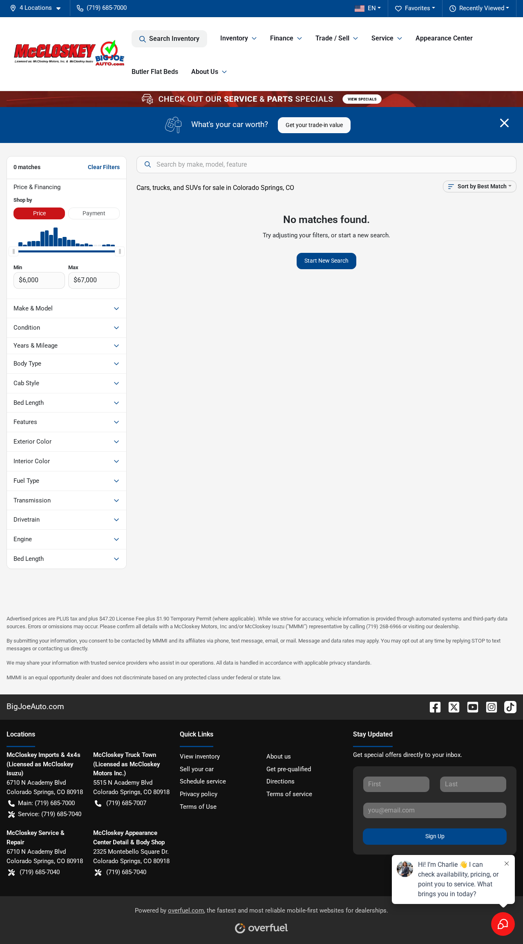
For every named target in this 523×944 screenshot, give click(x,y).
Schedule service (203, 781)
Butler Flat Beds (155, 72)
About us (278, 756)
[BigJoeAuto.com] (69, 54)
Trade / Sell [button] (332, 38)
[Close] (504, 123)
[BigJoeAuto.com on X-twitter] (450, 706)
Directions (280, 781)
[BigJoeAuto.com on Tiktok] (507, 706)
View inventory (200, 756)
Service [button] (382, 38)
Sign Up (435, 836)
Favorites (417, 8)
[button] (38, 8)
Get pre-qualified (288, 769)
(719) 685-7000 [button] (107, 7)
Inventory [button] (234, 38)
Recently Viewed (481, 8)
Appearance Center (444, 38)
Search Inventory (174, 38)
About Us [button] (204, 72)
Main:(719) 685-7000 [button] (46, 803)
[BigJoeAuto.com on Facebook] (431, 706)
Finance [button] (281, 38)
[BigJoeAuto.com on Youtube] (469, 706)
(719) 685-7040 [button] (40, 872)
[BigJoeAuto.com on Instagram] (488, 706)
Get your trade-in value (314, 125)
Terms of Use (198, 806)
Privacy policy (198, 794)
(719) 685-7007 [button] (126, 803)
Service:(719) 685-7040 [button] (49, 814)
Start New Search (326, 260)
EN (372, 8)
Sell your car (197, 769)
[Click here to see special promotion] (261, 99)
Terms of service (289, 794)
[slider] (13, 251)
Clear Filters (104, 167)
